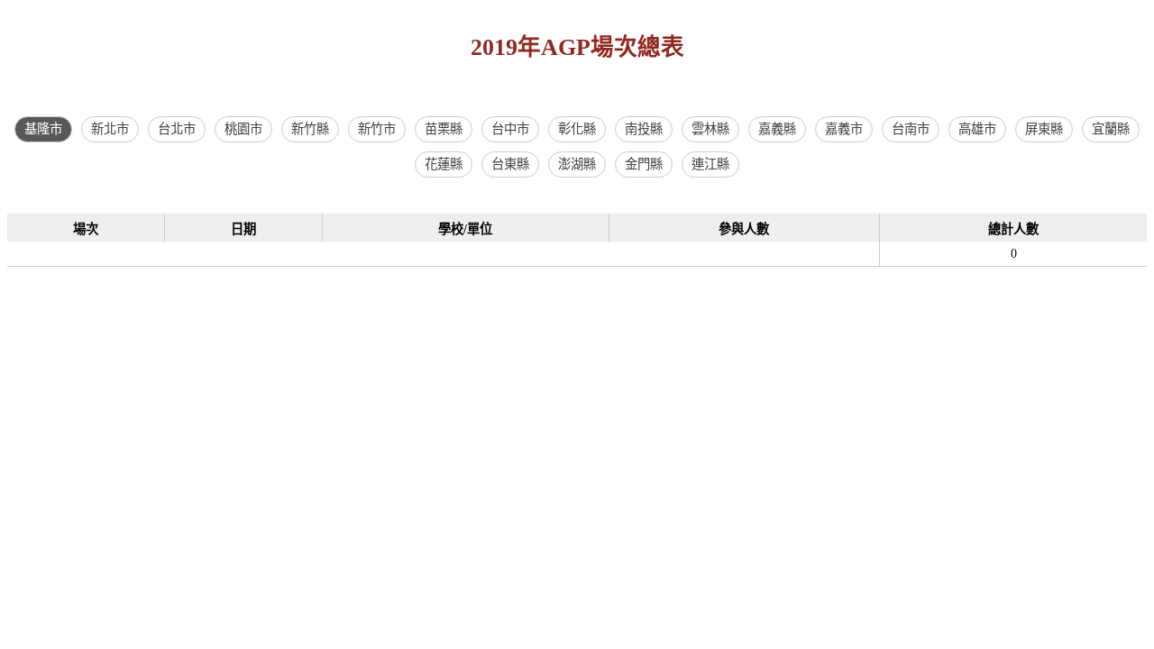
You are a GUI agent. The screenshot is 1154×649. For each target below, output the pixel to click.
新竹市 (377, 129)
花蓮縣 (444, 164)
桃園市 (243, 129)
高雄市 (977, 129)
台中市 (510, 129)
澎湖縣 (577, 164)
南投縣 (644, 129)
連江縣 (710, 164)
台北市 (177, 129)
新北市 (110, 129)
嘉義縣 (777, 129)
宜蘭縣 (1111, 129)
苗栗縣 (444, 129)
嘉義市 (844, 129)
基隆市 (43, 129)
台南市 (911, 129)
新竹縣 (310, 129)
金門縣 (644, 164)
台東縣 (510, 164)
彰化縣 (577, 129)
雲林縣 (710, 129)
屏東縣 (1044, 129)
